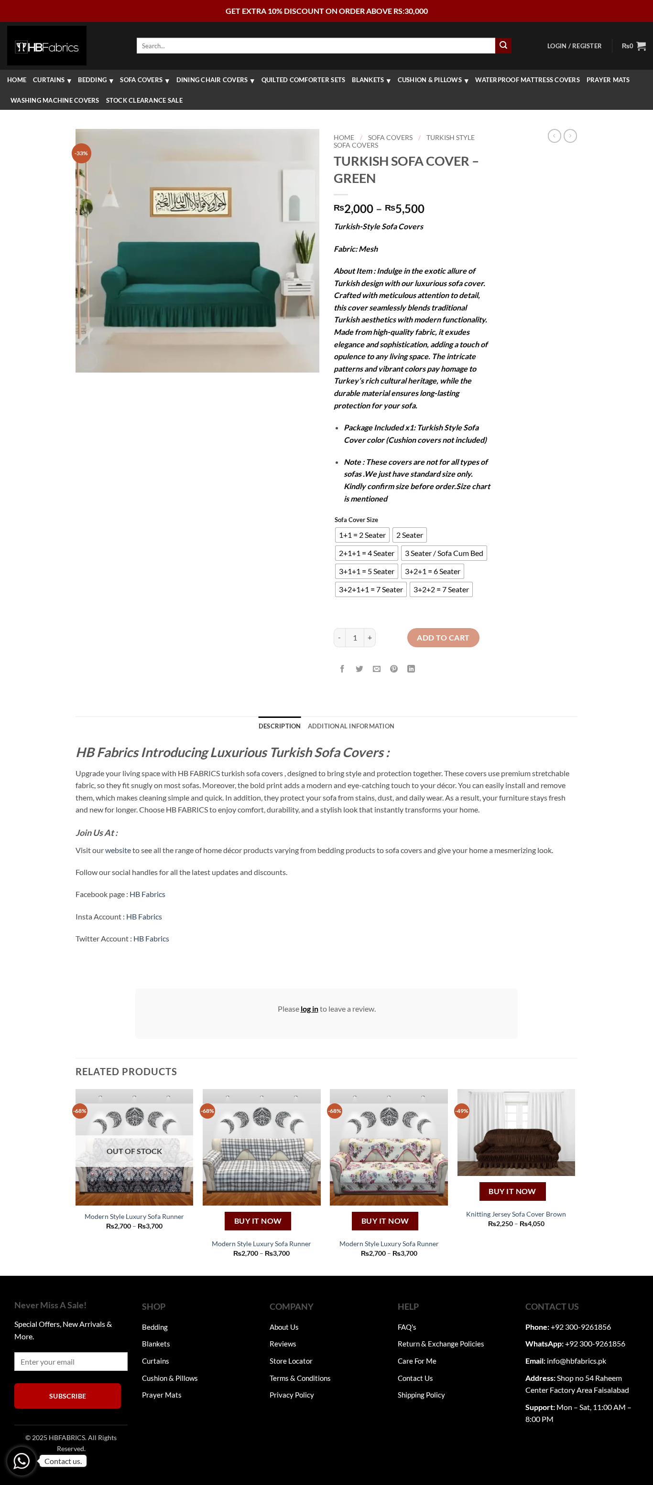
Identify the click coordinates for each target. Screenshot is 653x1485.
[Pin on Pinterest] (394, 669)
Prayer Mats (608, 80)
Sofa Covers (141, 80)
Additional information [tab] (351, 726)
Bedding (92, 80)
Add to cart (443, 637)
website (118, 850)
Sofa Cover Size (356, 520)
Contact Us (415, 1378)
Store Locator (291, 1361)
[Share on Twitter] (360, 669)
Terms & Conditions (300, 1378)
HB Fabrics (147, 893)
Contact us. (63, 1460)
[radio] (362, 535)
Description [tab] (280, 726)
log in (309, 1008)
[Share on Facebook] (342, 669)
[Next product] (554, 135)
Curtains (49, 80)
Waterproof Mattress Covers (527, 80)
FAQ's (407, 1327)
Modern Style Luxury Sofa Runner (134, 1216)
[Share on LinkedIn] (411, 669)
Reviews (283, 1343)
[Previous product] (570, 135)
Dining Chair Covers (212, 80)
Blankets (368, 80)
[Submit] (503, 46)
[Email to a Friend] (377, 669)
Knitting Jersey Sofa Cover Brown (516, 1214)
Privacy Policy (292, 1394)
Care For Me (417, 1361)
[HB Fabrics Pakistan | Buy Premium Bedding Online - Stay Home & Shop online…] (47, 45)
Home (16, 80)
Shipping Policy (421, 1394)
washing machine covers (55, 100)
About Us (284, 1327)
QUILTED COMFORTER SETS (303, 80)
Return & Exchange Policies (441, 1343)
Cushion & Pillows (430, 80)
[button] (574, 46)
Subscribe (68, 1396)
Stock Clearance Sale (144, 100)
